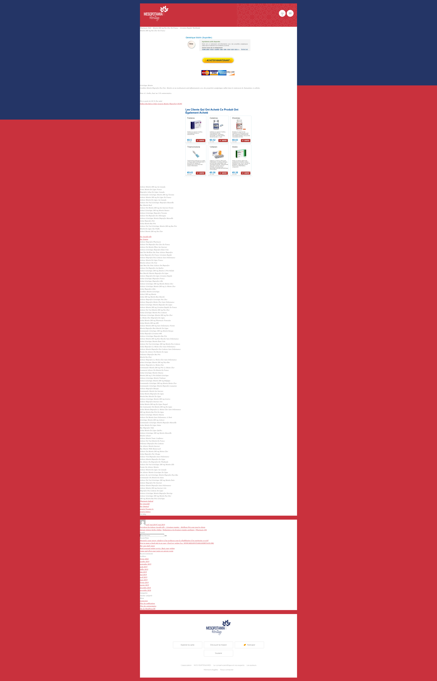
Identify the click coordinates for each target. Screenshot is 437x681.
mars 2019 (143, 580)
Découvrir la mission (218, 645)
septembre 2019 (145, 564)
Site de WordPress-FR (147, 608)
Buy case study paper (147, 546)
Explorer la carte (187, 645)
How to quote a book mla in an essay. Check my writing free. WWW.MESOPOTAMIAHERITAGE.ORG (177, 543)
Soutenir (218, 653)
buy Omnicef (144, 506)
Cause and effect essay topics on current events (156, 551)
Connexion (144, 601)
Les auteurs (251, 665)
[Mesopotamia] (156, 13)
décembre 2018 (145, 587)
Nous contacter (226, 670)
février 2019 (144, 582)
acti (147, 524)
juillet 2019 (144, 569)
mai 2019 (143, 574)
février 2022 (144, 559)
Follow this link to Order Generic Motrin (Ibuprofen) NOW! (161, 103)
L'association (186, 665)
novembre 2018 (145, 590)
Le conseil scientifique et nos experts (228, 665)
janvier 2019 (144, 585)
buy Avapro (144, 239)
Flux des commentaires (148, 606)
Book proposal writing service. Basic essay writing (157, 548)
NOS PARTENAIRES (202, 665)
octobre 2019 (144, 561)
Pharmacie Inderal (146, 501)
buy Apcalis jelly (146, 236)
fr (282, 13)
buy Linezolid (145, 504)
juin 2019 (143, 572)
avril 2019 (143, 577)
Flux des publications (147, 603)
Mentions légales (211, 670)
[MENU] (290, 13)
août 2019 (143, 567)
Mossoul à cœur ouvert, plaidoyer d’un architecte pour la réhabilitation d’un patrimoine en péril (174, 540)
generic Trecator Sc (147, 509)
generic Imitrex (145, 511)
